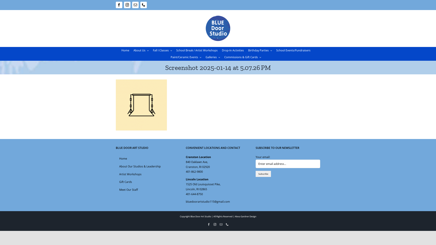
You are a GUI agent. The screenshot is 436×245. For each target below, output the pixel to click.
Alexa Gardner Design (245, 216)
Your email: (263, 157)
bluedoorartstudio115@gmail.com (208, 201)
